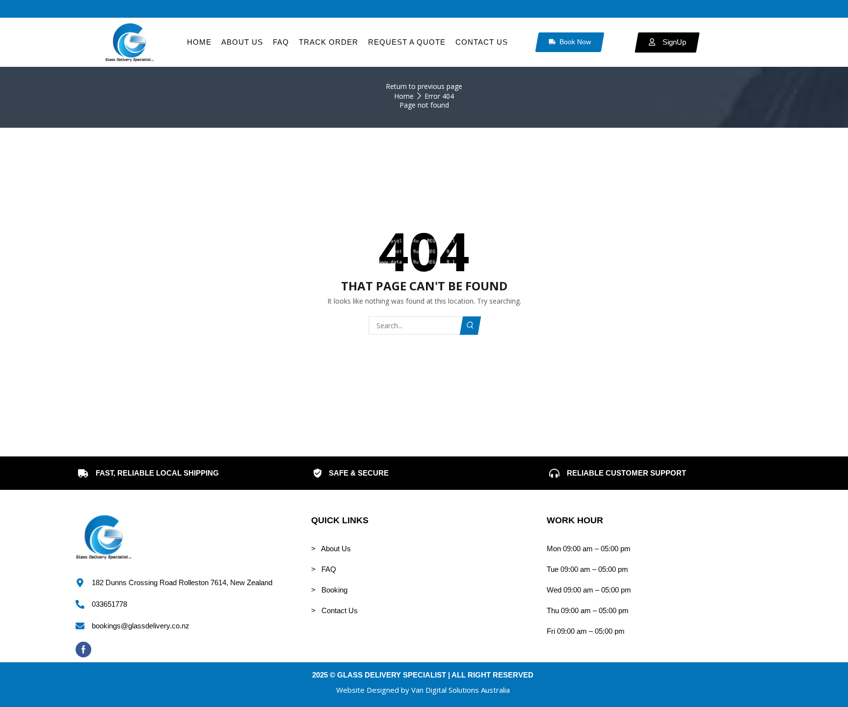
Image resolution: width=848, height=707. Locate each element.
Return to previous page (424, 86)
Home (404, 96)
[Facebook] (83, 649)
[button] (422, 690)
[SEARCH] (470, 325)
